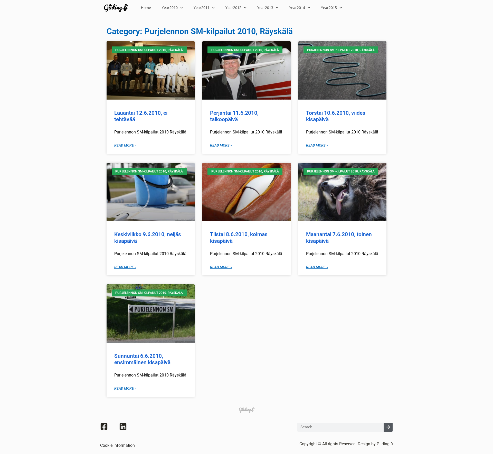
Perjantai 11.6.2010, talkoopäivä (234, 116)
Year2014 (297, 7)
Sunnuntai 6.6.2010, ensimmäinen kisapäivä (142, 359)
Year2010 (170, 7)
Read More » (125, 145)
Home (146, 7)
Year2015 (329, 7)
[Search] (388, 427)
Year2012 (233, 7)
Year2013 (265, 7)
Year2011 (202, 7)
